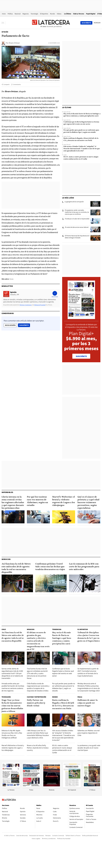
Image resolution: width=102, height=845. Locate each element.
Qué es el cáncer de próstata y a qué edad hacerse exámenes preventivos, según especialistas (88, 502)
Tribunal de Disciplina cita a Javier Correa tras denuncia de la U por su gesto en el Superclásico (88, 637)
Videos (59, 14)
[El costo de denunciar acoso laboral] (95, 229)
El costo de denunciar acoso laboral (76, 227)
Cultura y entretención (36, 697)
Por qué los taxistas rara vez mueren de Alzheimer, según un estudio (37, 501)
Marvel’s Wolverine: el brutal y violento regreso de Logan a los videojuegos (63, 501)
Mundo (52, 14)
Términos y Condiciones (25, 305)
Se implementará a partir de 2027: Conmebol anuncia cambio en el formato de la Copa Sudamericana (88, 672)
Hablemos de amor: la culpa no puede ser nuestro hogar (87, 703)
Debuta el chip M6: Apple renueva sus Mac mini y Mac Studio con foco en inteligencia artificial (12, 734)
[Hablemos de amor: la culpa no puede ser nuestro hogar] (88, 720)
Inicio (4, 14)
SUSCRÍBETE (81, 356)
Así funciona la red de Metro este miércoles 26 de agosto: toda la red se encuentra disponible (16, 568)
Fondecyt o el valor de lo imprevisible (77, 219)
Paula (79, 697)
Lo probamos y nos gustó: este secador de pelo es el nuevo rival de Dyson (88, 747)
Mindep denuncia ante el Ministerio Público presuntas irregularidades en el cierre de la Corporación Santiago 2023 (88, 687)
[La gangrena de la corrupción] (95, 204)
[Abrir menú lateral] (3, 22)
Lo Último (67, 14)
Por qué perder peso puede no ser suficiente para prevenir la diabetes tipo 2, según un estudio (81, 131)
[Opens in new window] (52, 787)
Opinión (5, 32)
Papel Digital (90, 14)
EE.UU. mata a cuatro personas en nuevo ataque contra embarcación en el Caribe (80, 158)
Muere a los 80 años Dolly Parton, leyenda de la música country (37, 747)
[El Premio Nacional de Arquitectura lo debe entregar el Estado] (95, 238)
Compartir (6, 84)
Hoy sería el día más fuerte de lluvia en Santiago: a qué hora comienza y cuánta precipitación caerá (81, 115)
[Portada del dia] (81, 318)
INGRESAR (97, 23)
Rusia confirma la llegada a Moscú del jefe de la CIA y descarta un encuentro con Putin (80, 139)
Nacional (18, 14)
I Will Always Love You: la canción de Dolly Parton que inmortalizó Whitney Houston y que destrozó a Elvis (38, 734)
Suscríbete (24, 325)
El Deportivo (44, 14)
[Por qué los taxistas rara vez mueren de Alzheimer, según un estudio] (38, 516)
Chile (4, 629)
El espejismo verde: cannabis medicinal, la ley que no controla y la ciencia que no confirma (77, 212)
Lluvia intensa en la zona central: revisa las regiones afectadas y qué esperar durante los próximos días (13, 502)
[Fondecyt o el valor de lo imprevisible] (95, 221)
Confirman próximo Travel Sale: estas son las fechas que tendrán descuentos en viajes (50, 567)
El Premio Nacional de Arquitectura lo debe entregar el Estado (77, 237)
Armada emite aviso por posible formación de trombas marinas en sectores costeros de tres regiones (13, 687)
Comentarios (17, 84)
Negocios (26, 14)
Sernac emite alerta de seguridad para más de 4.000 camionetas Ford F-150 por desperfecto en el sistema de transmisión (12, 673)
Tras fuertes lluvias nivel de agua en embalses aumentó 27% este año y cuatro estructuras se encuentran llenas (37, 673)
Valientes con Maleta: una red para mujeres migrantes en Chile (88, 732)
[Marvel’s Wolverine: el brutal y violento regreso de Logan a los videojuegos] (63, 516)
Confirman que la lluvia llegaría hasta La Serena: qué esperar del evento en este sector (81, 123)
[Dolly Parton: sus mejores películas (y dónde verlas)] (38, 720)
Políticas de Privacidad (39, 305)
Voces (11, 279)
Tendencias (56, 629)
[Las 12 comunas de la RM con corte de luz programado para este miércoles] (84, 583)
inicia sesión (10, 325)
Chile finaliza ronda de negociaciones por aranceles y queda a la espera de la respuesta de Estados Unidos (38, 687)
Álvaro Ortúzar (14, 43)
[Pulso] (31, 787)
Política (10, 14)
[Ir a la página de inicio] (51, 23)
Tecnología (34, 14)
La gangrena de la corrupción (74, 202)
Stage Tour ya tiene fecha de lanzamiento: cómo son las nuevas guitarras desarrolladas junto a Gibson (12, 705)
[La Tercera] (11, 787)
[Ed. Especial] (72, 787)
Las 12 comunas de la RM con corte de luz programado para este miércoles (84, 567)
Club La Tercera (78, 14)
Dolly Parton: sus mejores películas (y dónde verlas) (36, 703)
